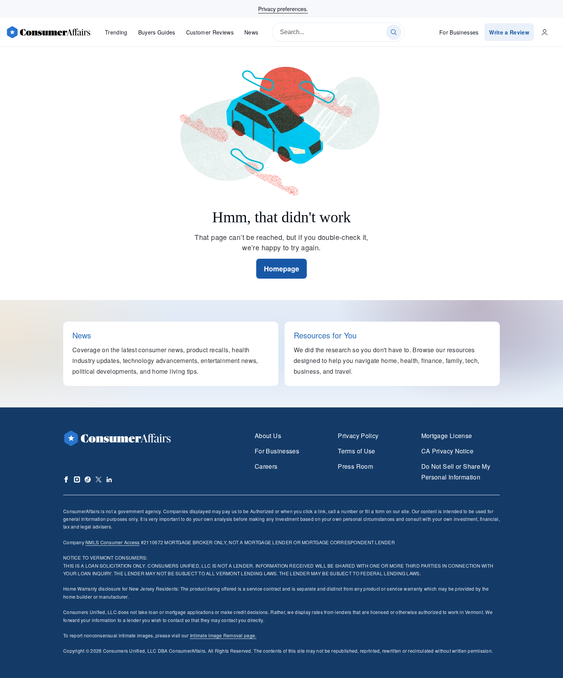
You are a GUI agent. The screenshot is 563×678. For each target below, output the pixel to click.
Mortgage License (446, 435)
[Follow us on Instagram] (77, 479)
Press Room (355, 466)
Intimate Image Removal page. (223, 635)
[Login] (544, 32)
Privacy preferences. (283, 9)
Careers (266, 466)
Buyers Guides (156, 32)
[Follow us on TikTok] (88, 479)
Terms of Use (356, 451)
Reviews (210, 32)
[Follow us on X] (98, 479)
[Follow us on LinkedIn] (109, 479)
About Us (268, 435)
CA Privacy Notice (447, 451)
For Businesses (459, 32)
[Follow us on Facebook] (66, 479)
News (251, 32)
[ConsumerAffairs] (48, 32)
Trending (116, 32)
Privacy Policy (358, 435)
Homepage (281, 269)
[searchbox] (338, 32)
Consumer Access (112, 542)
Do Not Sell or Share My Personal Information (455, 471)
